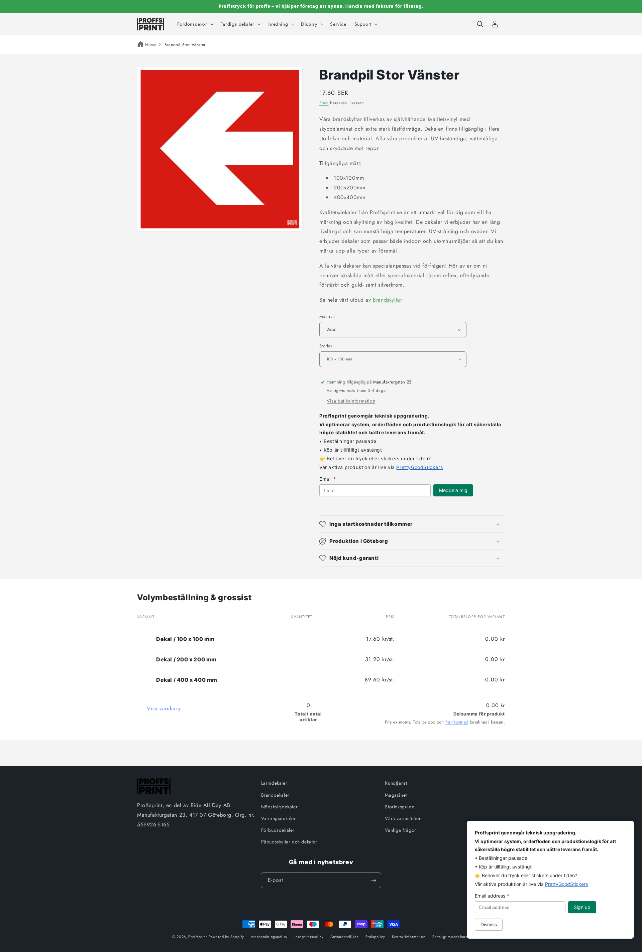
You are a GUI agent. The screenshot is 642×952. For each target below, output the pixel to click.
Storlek (326, 346)
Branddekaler (275, 795)
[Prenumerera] (373, 880)
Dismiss (488, 924)
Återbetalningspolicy (269, 936)
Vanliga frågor (400, 830)
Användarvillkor (344, 936)
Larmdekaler (274, 783)
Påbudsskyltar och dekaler (289, 841)
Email (327, 479)
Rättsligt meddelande (451, 936)
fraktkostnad (456, 722)
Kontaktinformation (409, 936)
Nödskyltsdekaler (279, 806)
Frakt (324, 103)
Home (150, 45)
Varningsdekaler (278, 818)
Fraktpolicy (375, 936)
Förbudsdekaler (278, 830)
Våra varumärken (403, 818)
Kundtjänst (396, 783)
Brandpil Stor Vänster (185, 45)
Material (327, 316)
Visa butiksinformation (351, 401)
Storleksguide (399, 806)
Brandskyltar (387, 300)
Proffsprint (197, 936)
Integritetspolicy (309, 936)
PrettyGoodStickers (419, 467)
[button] (194, 24)
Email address (492, 896)
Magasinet (396, 795)
